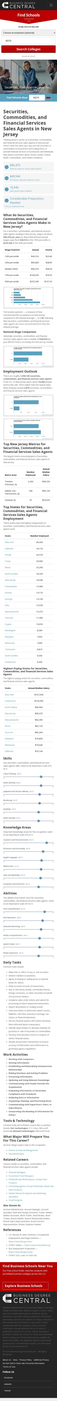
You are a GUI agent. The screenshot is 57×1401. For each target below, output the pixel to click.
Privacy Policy (25, 1359)
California (9, 548)
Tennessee (10, 649)
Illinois (7, 567)
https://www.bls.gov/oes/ (20, 1241)
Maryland (9, 636)
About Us (7, 1359)
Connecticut (10, 662)
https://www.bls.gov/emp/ (21, 1252)
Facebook (8, 1377)
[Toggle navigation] (51, 5)
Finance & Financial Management (23, 1150)
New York (9, 542)
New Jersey (10, 580)
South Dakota (11, 707)
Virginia (8, 624)
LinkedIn (8, 1384)
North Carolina (11, 573)
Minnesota (9, 643)
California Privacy (41, 1359)
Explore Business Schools (23, 1286)
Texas (8, 561)
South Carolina (11, 655)
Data (15, 1359)
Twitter (7, 1390)
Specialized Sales (16, 1153)
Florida (8, 554)
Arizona (8, 592)
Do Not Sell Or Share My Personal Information (24, 1363)
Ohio (7, 605)
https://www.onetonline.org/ (38, 1245)
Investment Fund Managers (21, 1175)
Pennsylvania (11, 586)
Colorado (9, 617)
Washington (10, 630)
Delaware (9, 738)
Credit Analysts (15, 1200)
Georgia (8, 599)
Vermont (9, 732)
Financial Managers (17, 1172)
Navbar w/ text (18, 5)
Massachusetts (12, 611)
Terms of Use (9, 1366)
